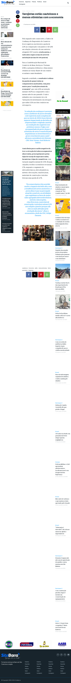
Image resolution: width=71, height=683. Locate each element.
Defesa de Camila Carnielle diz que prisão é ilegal (60, 407)
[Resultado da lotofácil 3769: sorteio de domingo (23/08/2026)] (7, 84)
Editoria (28, 11)
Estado (57, 462)
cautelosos (25, 268)
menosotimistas (43, 268)
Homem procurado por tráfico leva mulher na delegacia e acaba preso (7, 226)
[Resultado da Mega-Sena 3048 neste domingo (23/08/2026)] (7, 103)
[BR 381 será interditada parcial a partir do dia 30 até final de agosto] (7, 173)
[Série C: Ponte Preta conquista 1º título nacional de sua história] (62, 611)
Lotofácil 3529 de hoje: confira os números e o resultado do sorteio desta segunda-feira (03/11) (62, 222)
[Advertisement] (7, 139)
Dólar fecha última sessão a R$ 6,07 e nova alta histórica (62, 315)
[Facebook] (18, 12)
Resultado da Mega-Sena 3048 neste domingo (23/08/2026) (7, 93)
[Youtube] (68, 654)
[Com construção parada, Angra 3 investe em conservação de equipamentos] (62, 578)
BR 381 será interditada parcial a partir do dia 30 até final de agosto (6, 181)
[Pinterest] (18, 21)
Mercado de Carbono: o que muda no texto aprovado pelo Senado (62, 501)
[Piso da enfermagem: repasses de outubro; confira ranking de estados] (62, 362)
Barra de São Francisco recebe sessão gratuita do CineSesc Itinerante (7, 215)
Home (23, 11)
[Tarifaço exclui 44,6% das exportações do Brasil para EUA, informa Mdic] (62, 271)
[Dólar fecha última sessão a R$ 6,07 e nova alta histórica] (62, 301)
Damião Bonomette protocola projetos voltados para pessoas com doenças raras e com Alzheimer (62, 254)
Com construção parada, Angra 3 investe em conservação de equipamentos (60, 595)
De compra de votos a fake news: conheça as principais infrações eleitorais (6, 23)
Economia (31, 268)
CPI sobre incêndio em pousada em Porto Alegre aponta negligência (62, 437)
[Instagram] (61, 654)
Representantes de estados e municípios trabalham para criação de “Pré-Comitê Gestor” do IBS (62, 189)
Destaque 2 (58, 339)
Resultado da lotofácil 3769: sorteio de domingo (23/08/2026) (6, 73)
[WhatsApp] (18, 25)
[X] (18, 16)
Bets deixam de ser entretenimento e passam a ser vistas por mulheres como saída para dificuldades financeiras (6, 49)
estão (36, 268)
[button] (68, 3)
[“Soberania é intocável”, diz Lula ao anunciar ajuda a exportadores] (62, 515)
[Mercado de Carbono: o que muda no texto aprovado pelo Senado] (62, 487)
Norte (49, 268)
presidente (24, 270)
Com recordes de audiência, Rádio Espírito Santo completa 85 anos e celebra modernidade (62, 346)
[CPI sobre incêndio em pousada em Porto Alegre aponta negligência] (62, 422)
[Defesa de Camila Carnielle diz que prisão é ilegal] (62, 393)
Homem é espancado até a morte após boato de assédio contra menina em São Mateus (62, 562)
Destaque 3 (58, 248)
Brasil (2, 16)
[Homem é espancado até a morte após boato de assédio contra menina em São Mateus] (62, 546)
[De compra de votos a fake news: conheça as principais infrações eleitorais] (7, 34)
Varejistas (30, 270)
